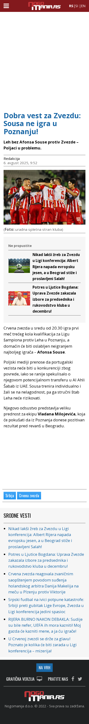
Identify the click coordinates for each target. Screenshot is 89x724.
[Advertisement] (44, 60)
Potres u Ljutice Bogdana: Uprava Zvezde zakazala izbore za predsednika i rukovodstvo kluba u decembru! (55, 299)
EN (83, 6)
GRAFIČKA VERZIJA (21, 679)
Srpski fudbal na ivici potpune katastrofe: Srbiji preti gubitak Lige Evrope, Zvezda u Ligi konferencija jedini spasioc (46, 605)
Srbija (9, 495)
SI (76, 6)
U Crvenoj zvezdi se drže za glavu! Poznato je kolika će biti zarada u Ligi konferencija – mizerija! (42, 644)
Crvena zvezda (29, 495)
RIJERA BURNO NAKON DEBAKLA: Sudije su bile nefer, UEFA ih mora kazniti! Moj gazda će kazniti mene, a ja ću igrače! (45, 625)
